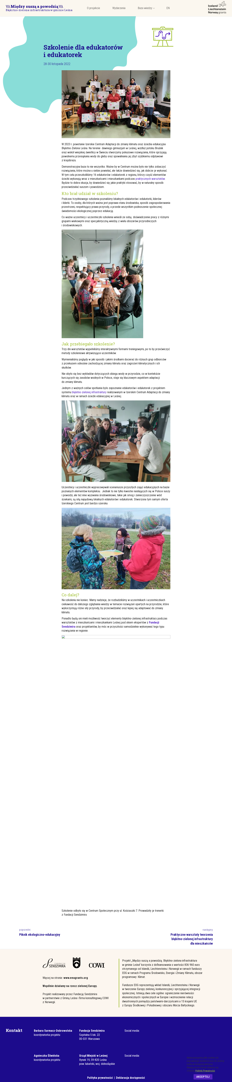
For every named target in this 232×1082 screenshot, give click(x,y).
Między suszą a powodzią (34, 6)
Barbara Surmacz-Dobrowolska (53, 1030)
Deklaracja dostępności (130, 1077)
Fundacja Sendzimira (92, 1030)
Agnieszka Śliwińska (46, 1055)
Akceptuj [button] (203, 1076)
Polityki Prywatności (205, 1070)
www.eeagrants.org (75, 978)
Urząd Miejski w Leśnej (93, 1055)
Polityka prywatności (100, 1077)
